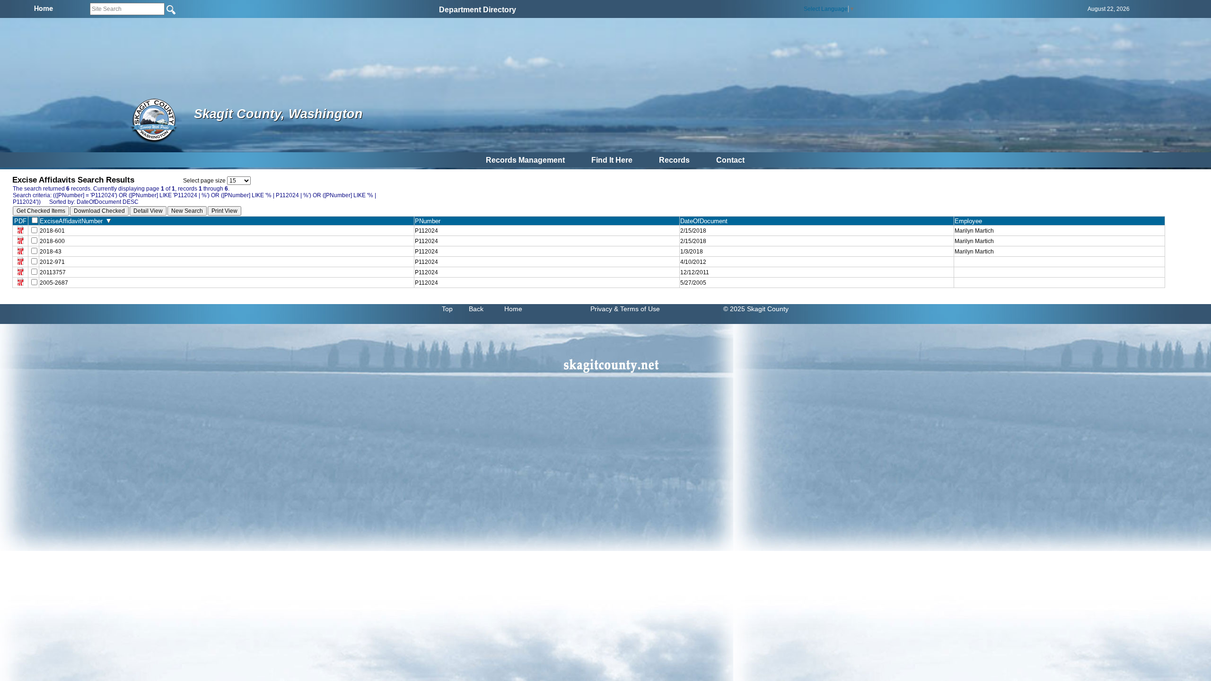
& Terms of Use (637, 309)
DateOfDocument (705, 221)
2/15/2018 (693, 230)
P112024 (426, 230)
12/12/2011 (694, 272)
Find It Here (611, 160)
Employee (970, 221)
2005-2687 (54, 282)
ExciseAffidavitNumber (73, 221)
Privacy (601, 309)
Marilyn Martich (974, 230)
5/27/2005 (693, 282)
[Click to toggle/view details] (1059, 262)
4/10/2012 (693, 262)
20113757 (53, 272)
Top (447, 309)
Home (513, 309)
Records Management (525, 160)
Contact (730, 160)
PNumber (429, 221)
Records (674, 160)
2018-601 (52, 230)
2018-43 (50, 251)
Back (476, 309)
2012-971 (52, 262)
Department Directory (477, 10)
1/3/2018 (691, 251)
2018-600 (52, 241)
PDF (20, 221)
